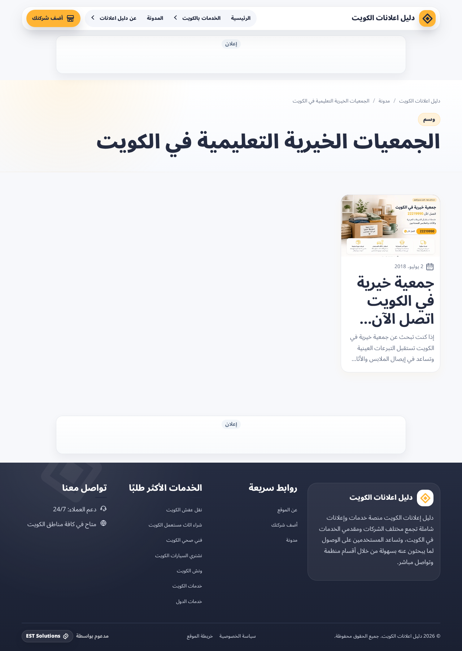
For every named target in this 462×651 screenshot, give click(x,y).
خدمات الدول (189, 601)
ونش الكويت (189, 570)
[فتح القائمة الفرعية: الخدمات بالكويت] (176, 18)
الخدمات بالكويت (201, 18)
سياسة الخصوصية (237, 636)
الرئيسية (240, 18)
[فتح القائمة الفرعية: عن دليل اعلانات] (93, 18)
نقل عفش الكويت (184, 509)
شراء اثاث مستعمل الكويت (175, 525)
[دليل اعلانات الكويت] (427, 18)
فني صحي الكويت (184, 540)
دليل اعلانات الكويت (383, 18)
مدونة (384, 101)
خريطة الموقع (200, 636)
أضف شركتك (47, 18)
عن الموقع (287, 509)
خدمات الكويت (187, 586)
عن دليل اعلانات (118, 18)
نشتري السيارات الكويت (178, 555)
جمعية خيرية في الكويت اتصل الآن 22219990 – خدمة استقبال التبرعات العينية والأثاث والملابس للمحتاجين (395, 301)
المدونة (155, 18)
